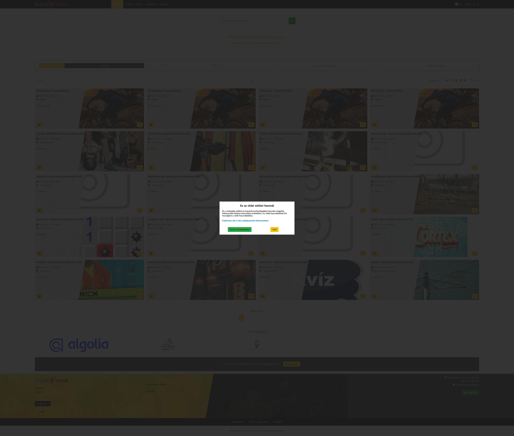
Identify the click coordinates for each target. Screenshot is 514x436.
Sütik (274, 229)
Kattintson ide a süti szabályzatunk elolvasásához (245, 220)
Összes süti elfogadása (240, 229)
